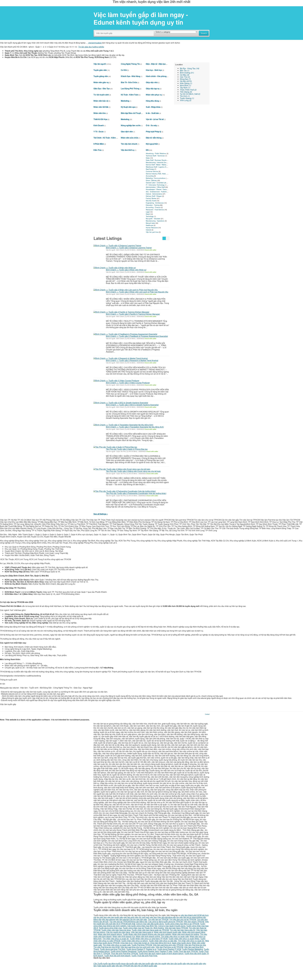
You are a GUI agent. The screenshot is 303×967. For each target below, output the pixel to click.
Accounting (150, 176)
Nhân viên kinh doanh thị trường (185, 934)
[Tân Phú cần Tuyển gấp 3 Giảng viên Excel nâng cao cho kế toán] (122, 469)
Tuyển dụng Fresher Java (148, 951)
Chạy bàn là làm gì (141, 942)
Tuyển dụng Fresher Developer (123, 951)
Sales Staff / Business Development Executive (162, 160)
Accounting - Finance (153, 207)
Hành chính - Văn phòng (156, 76)
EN (147, 150)
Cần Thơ (185, 77)
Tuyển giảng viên (101, 76)
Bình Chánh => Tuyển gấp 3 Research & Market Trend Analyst (132, 360)
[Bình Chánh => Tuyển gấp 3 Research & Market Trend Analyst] (121, 358)
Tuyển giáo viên (100, 70)
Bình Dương (187, 72)
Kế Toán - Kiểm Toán (129, 94)
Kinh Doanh (99, 125)
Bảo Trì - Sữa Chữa (129, 82)
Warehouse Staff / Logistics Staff (157, 167)
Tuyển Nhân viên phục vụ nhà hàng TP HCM (148, 938)
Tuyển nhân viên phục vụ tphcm (134, 940)
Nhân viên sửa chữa (129, 137)
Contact (207, 714)
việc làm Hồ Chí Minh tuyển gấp (143, 965)
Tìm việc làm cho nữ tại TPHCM (182, 919)
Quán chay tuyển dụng (181, 942)
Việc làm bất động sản (166, 917)
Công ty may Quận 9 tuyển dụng (171, 925)
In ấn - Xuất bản (152, 113)
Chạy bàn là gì (126, 942)
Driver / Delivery (151, 180)
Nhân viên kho (100, 113)
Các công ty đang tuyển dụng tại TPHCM (165, 921)
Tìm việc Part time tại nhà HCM (107, 947)
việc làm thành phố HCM (191, 915)
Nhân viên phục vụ (154, 94)
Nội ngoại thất (152, 143)
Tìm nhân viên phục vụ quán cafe (175, 936)
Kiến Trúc (98, 150)
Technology (150, 216)
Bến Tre (184, 70)
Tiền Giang (186, 91)
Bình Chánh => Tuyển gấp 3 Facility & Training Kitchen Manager (133, 314)
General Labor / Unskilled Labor (156, 182)
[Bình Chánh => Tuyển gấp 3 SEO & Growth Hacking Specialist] (121, 402)
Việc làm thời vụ (127, 150)
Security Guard (151, 200)
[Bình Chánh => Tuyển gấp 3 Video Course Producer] (116, 380)
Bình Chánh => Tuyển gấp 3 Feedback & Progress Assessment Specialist (137, 336)
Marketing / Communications (155, 178)
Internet (148, 230)
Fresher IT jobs (166, 951)
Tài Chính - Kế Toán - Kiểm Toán (107, 137)
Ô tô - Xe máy (151, 125)
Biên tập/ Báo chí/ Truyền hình (133, 113)
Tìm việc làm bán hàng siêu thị (182, 930)
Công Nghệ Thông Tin (130, 64)
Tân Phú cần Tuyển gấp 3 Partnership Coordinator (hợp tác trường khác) (136, 493)
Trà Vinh (185, 96)
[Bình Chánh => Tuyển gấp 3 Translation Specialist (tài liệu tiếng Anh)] (123, 424)
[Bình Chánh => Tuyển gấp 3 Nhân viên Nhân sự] (115, 267)
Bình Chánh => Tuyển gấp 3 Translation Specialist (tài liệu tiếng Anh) (135, 427)
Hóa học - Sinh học (154, 70)
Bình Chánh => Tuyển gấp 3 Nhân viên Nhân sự (126, 269)
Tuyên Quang (187, 98)
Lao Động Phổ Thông (130, 88)
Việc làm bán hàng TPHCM (176, 928)
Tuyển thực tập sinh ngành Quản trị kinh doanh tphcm (161, 953)
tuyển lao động (109, 963)
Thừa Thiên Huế (188, 89)
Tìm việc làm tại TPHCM (158, 919)
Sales (148, 158)
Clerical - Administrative (154, 194)
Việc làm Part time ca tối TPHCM (169, 947)
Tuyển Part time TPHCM (141, 945)
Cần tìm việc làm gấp (138, 919)
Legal (147, 212)
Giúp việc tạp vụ (152, 88)
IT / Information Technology (155, 185)
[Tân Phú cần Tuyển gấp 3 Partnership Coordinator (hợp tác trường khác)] (125, 491)
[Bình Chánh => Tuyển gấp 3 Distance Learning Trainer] (117, 245)
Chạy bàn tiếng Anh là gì (160, 942)
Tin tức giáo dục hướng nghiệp (91, 46)
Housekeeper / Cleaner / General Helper (159, 189)
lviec (147, 917)
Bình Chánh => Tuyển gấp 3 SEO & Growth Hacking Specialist (132, 404)
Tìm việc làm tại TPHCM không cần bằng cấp (128, 921)
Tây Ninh (185, 87)
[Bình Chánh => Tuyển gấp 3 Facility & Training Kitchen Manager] (121, 312)
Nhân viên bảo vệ (101, 100)
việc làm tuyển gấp (146, 963)
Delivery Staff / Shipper (154, 196)
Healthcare (149, 225)
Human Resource (152, 227)
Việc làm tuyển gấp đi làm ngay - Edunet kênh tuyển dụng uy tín (141, 18)
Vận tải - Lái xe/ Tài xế (155, 119)
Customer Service (152, 171)
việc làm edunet (108, 919)
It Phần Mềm (99, 143)
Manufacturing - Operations (155, 221)
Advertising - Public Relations (156, 153)
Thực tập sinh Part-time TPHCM (124, 953)
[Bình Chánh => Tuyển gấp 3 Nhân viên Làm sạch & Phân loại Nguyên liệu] (126, 290)
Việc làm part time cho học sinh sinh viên (137, 947)
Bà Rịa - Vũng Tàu (189, 68)
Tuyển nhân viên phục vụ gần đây (163, 940)
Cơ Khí (124, 70)
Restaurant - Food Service (155, 209)
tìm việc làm (102, 917)
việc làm (110, 917)
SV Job (142, 917)
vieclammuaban (95, 42)
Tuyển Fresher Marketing (192, 949)
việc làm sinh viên (130, 917)
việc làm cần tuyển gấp (176, 963)
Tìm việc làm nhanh (129, 143)
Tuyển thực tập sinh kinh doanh (117, 955)
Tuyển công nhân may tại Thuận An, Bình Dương (143, 928)
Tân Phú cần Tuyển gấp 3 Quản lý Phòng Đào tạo (127, 449)
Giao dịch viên (127, 131)
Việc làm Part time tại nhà (195, 945)
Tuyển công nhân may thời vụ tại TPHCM (182, 923)
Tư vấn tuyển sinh (101, 94)
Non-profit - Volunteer (153, 218)
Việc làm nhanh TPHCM (194, 921)
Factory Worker (151, 198)
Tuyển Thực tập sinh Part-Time (144, 955)
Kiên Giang (186, 83)
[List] (164, 238)
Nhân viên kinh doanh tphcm (110, 934)
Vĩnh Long (185, 100)
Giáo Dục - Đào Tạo (102, 88)
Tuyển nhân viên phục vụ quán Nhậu (183, 938)
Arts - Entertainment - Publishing (157, 191)
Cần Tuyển (98, 963)
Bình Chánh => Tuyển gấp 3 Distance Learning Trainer (129, 247)
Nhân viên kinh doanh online (148, 936)
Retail (148, 214)
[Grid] (167, 238)
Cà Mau (184, 74)
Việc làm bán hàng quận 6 (142, 932)
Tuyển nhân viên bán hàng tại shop (116, 930)
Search (204, 33)
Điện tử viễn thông (153, 137)
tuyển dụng (120, 963)
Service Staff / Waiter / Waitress (157, 165)
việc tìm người (160, 963)
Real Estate (150, 169)
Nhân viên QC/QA (101, 107)
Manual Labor (150, 223)
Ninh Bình (185, 85)
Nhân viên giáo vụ (101, 82)
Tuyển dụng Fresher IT (135, 949)
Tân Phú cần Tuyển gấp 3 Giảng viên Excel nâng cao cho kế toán (133, 471)
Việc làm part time (152, 232)
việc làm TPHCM (123, 965)
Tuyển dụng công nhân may (110, 928)
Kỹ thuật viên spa (128, 107)
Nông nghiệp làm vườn (130, 125)
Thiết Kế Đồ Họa (100, 119)
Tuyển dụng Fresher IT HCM (169, 949)
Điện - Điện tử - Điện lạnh (156, 64)
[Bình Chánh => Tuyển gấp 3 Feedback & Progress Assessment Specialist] (125, 334)
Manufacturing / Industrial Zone (156, 162)
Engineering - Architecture (155, 203)
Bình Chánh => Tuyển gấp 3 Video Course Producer (128, 382)
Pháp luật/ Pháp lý (153, 131)
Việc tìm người (100, 64)
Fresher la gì (151, 949)
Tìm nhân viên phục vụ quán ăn (115, 938)
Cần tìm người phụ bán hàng (118, 932)
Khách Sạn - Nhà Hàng (130, 76)
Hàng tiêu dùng (152, 100)
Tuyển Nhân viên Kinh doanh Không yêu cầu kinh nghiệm (147, 934)
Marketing (125, 100)
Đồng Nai (185, 79)
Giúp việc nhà (151, 82)
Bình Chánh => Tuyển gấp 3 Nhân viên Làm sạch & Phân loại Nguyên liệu (137, 291)
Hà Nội (186, 81)
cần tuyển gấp (132, 963)
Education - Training (152, 205)
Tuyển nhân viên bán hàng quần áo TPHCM (150, 930)
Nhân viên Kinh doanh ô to (124, 936)
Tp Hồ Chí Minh (190, 94)
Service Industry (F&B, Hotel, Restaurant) (160, 173)
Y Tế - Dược (99, 131)
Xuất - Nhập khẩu (153, 107)
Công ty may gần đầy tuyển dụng (150, 923)
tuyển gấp (119, 917)
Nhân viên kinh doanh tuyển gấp (167, 932)
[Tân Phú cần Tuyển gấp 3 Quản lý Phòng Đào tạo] (115, 447)
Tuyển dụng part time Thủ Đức (112, 949)
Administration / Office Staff (155, 187)
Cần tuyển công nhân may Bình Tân (142, 925)
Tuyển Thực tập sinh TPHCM (185, 951)
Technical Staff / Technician (155, 156)
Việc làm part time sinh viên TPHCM (168, 945)
